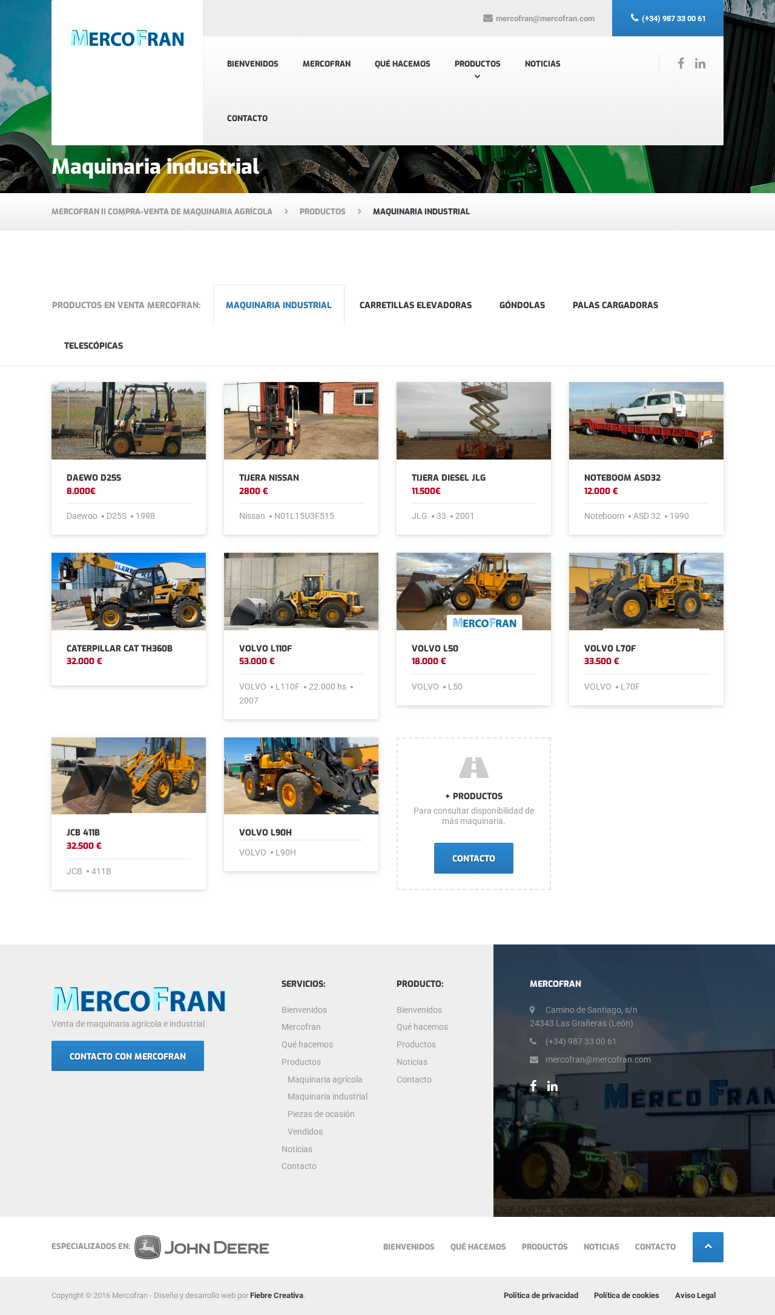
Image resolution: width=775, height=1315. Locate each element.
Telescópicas (93, 346)
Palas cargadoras (615, 305)
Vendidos (305, 1131)
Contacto (247, 118)
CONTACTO (473, 859)
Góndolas (522, 305)
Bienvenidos (253, 64)
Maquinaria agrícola (325, 1079)
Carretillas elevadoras (416, 305)
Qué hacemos (402, 64)
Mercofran (327, 64)
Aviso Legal (695, 1295)
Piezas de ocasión (321, 1114)
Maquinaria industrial (279, 305)
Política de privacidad (541, 1295)
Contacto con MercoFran (128, 1057)
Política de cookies (626, 1295)
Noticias (543, 64)
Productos (478, 64)
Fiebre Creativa (276, 1295)
